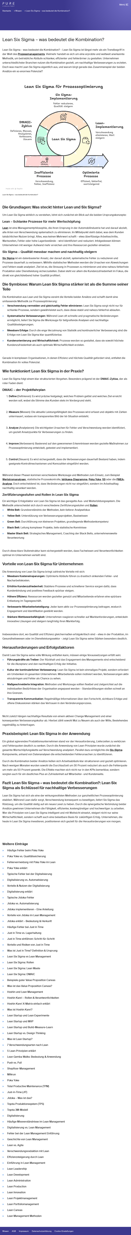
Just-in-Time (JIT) (17, 1092)
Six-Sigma (116, 750)
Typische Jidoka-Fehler (20, 897)
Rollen (93, 505)
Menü (122, 4)
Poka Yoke (95, 479)
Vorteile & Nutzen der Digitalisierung (28, 885)
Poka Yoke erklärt (17, 868)
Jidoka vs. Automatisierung (23, 903)
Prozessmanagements (31, 54)
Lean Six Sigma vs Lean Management (29, 956)
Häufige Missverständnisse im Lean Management (36, 1121)
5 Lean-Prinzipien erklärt (21, 1051)
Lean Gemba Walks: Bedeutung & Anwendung (34, 1056)
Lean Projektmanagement (22, 1198)
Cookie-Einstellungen (63, 1231)
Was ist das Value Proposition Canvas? (29, 986)
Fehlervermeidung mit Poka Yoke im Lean (31, 862)
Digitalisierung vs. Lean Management (29, 1127)
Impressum (24, 1231)
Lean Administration (19, 1180)
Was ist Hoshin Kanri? (19, 1009)
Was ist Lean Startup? (19, 1039)
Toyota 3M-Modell (17, 1110)
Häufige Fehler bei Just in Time (25, 927)
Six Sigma (8, 258)
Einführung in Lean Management (26, 1163)
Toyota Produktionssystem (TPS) (25, 1104)
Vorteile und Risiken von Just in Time (28, 944)
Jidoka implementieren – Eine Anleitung (30, 909)
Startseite (6, 11)
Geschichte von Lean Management (27, 1139)
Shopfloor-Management (21, 1068)
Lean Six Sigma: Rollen (20, 962)
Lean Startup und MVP (20, 1021)
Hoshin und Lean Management (25, 992)
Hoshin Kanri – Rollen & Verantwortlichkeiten (33, 997)
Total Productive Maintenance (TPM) (28, 1086)
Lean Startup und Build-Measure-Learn (30, 1027)
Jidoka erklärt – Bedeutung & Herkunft (29, 921)
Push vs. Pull (14, 1062)
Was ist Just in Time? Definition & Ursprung (32, 950)
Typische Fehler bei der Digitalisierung (29, 874)
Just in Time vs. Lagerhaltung (24, 933)
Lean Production (16, 1186)
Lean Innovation (16, 1192)
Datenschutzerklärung (41, 1231)
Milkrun (11, 1074)
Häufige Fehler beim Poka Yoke (25, 850)
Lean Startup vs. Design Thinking (26, 1033)
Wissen (18, 11)
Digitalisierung (15, 1115)
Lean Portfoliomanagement (23, 1204)
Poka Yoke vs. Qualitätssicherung (26, 856)
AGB (14, 1231)
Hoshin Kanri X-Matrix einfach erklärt (28, 1003)
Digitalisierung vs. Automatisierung (27, 880)
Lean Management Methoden (24, 1216)
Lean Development (18, 1174)
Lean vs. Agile (15, 1145)
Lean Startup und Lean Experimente (28, 1015)
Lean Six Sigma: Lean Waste (23, 968)
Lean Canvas (14, 1210)
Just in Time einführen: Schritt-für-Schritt (31, 939)
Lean (5, 228)
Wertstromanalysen (14, 479)
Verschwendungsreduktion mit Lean (28, 1151)
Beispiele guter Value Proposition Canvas (31, 980)
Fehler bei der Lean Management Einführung (33, 1133)
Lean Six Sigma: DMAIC (21, 974)
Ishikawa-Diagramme (74, 479)
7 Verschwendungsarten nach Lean (27, 1045)
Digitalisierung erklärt (19, 891)
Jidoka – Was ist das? (19, 1098)
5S (103, 479)
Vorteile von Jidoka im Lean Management (31, 915)
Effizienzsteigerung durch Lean (25, 1157)
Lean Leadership (17, 1168)
